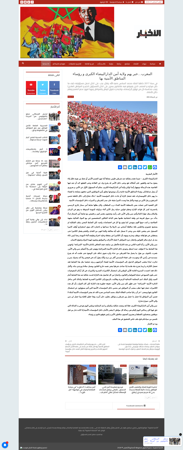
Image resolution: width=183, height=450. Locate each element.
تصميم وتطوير (42, 447)
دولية (111, 63)
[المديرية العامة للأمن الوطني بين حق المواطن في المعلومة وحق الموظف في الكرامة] (54, 128)
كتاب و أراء (101, 63)
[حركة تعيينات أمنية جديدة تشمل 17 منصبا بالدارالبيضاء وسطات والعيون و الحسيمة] (54, 199)
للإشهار (102, 1)
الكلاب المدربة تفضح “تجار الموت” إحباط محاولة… (36, 138)
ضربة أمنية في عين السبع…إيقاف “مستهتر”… (36, 174)
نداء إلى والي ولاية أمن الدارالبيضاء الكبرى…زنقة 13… (36, 222)
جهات (144, 63)
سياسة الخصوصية (116, 1)
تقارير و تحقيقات (75, 63)
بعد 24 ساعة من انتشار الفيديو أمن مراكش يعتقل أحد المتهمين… (36, 163)
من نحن (137, 1)
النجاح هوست (27, 447)
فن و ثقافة (89, 63)
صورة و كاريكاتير (59, 63)
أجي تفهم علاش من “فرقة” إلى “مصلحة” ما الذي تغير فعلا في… (36, 187)
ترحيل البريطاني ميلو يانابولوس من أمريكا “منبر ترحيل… (36, 116)
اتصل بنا (128, 1)
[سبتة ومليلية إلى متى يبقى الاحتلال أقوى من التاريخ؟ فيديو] (54, 211)
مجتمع (127, 63)
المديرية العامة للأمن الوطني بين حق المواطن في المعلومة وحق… (36, 128)
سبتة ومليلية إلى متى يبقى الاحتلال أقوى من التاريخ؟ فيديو (36, 210)
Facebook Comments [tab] (134, 405)
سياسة (152, 63)
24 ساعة (46, 63)
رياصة (119, 63)
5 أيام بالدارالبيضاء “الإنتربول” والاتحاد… (36, 150)
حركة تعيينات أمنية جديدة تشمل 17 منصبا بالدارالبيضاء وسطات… (36, 198)
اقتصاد (135, 63)
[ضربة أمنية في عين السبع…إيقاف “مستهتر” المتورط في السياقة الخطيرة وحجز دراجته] (54, 175)
